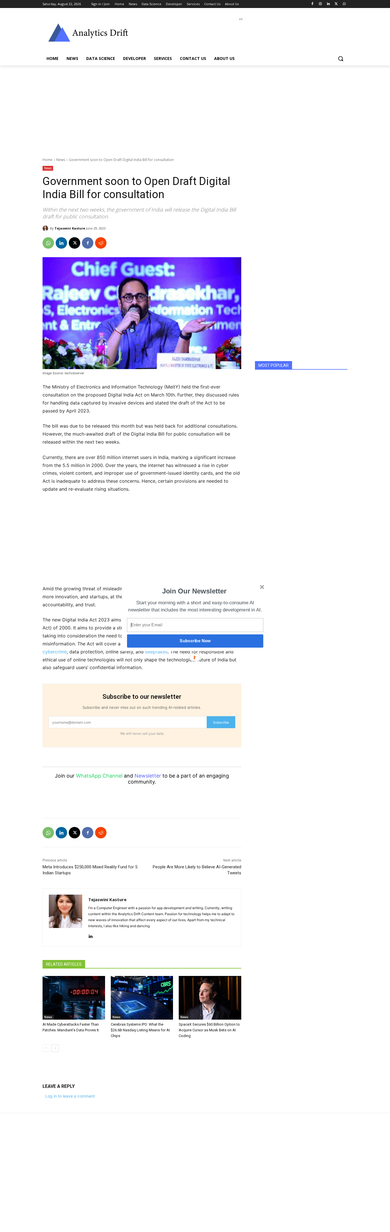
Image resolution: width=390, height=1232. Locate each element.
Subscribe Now (195, 641)
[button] (194, 591)
